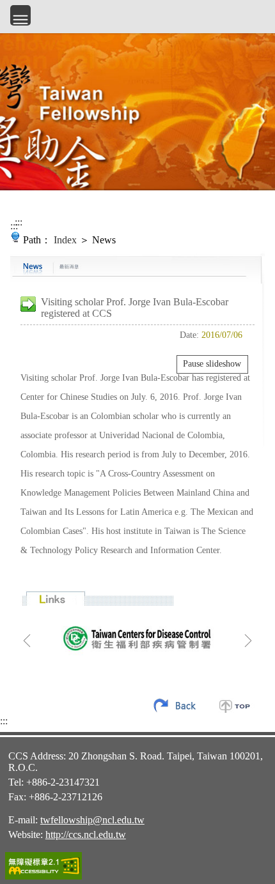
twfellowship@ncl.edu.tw (92, 819)
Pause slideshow (212, 364)
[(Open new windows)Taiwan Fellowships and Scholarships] (137, 637)
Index (65, 239)
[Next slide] (248, 640)
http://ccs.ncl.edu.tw (85, 834)
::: (14, 225)
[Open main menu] (20, 15)
